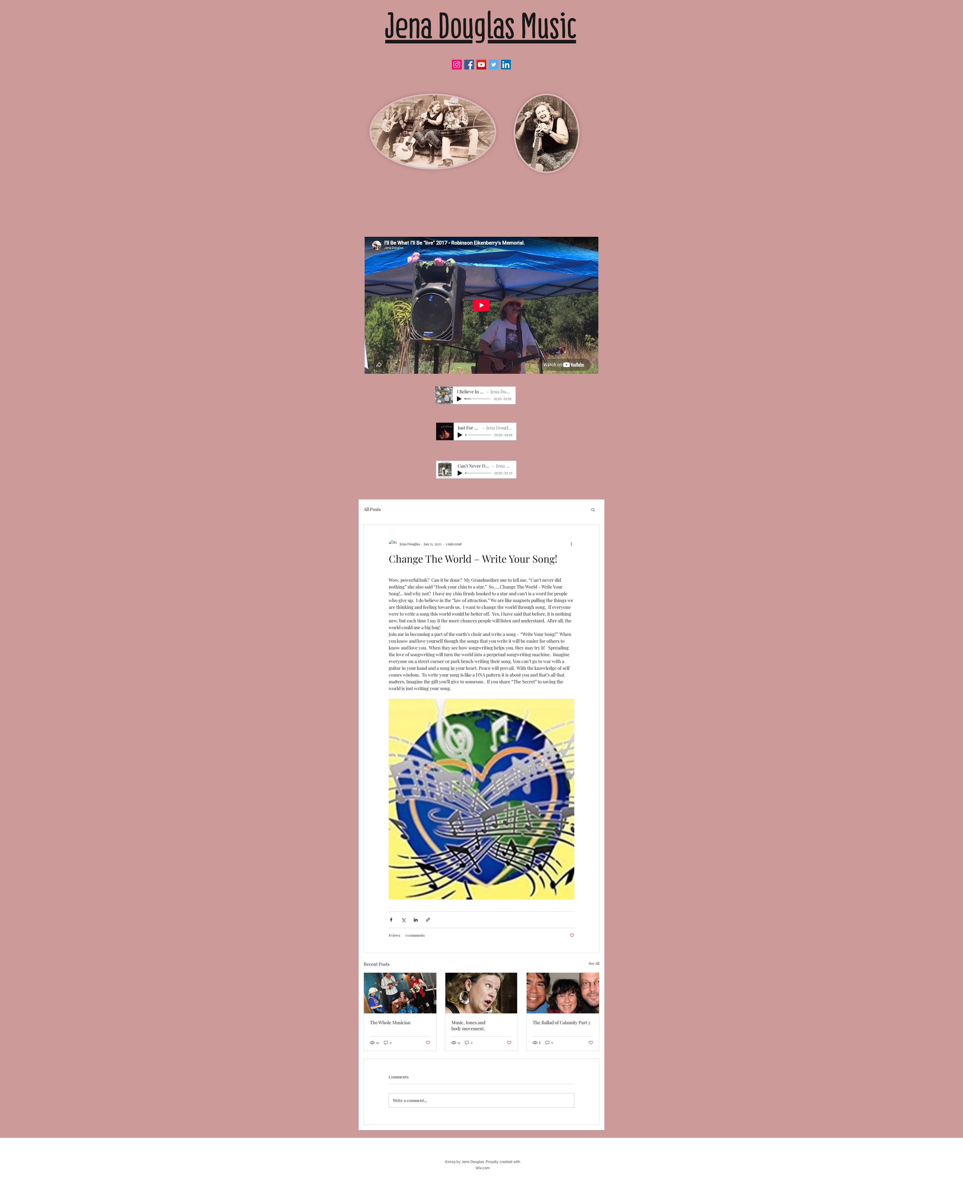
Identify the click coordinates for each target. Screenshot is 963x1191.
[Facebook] (469, 64)
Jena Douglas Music (480, 25)
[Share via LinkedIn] (415, 919)
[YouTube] (481, 64)
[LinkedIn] (506, 64)
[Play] (459, 398)
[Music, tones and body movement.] (481, 993)
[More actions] (571, 544)
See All (594, 963)
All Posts (372, 509)
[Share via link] (428, 919)
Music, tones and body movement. (468, 1025)
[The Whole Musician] (400, 993)
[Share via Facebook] (391, 919)
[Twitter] (494, 64)
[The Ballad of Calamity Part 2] (563, 993)
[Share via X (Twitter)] (403, 919)
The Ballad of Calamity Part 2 (561, 1022)
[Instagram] (457, 64)
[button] (593, 509)
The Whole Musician (390, 1022)
